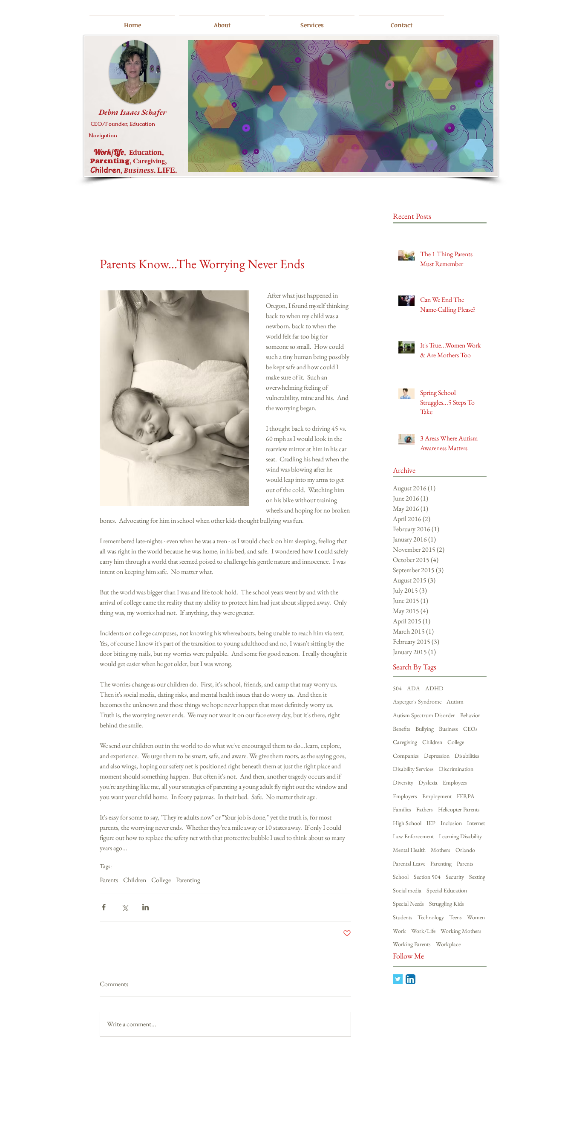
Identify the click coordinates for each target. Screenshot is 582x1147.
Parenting (188, 880)
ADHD (434, 688)
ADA (413, 688)
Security (455, 877)
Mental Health (409, 850)
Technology (431, 917)
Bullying (424, 729)
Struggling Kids (446, 903)
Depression (436, 755)
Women (476, 917)
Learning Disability (460, 836)
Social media (407, 890)
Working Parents (412, 944)
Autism (455, 701)
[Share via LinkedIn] (145, 907)
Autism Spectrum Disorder (424, 715)
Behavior (470, 715)
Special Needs (408, 903)
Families (402, 809)
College (161, 880)
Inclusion (451, 823)
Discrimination (456, 769)
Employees (455, 782)
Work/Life (423, 931)
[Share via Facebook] (104, 907)
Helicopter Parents (459, 809)
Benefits (401, 729)
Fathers (424, 809)
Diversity (403, 782)
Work (399, 931)
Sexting (477, 877)
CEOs (470, 729)
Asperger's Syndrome (417, 701)
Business (448, 729)
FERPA (466, 796)
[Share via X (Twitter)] (125, 907)
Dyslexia (428, 782)
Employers (405, 796)
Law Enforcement (413, 836)
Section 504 (427, 877)
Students (402, 917)
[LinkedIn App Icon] (410, 979)
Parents (109, 880)
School (401, 877)
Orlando (465, 850)
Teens (455, 917)
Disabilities (467, 755)
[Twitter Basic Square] (398, 979)
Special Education (446, 890)
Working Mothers (461, 931)
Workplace (448, 944)
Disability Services (413, 769)
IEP (430, 823)
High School (407, 823)
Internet (476, 823)
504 (397, 688)
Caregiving (405, 742)
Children (134, 880)
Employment (437, 796)
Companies (406, 755)
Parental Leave (409, 863)
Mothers (440, 850)
